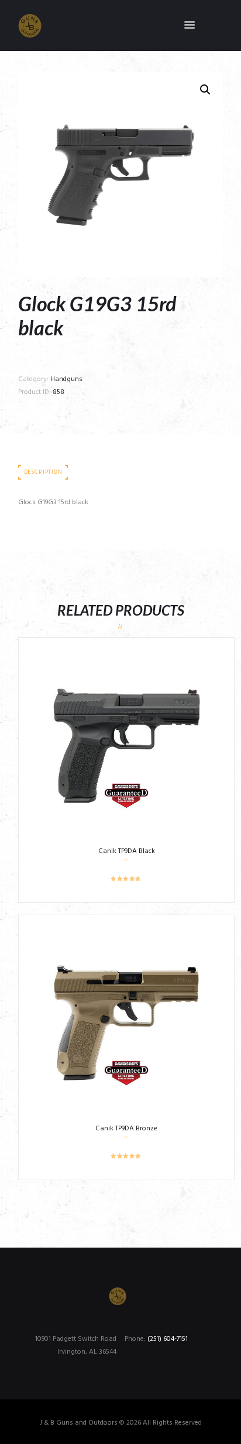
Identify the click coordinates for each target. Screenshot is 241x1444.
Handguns (66, 379)
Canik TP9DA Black (126, 851)
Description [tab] (43, 472)
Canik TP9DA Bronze (126, 1128)
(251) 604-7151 (167, 1339)
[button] (205, 89)
